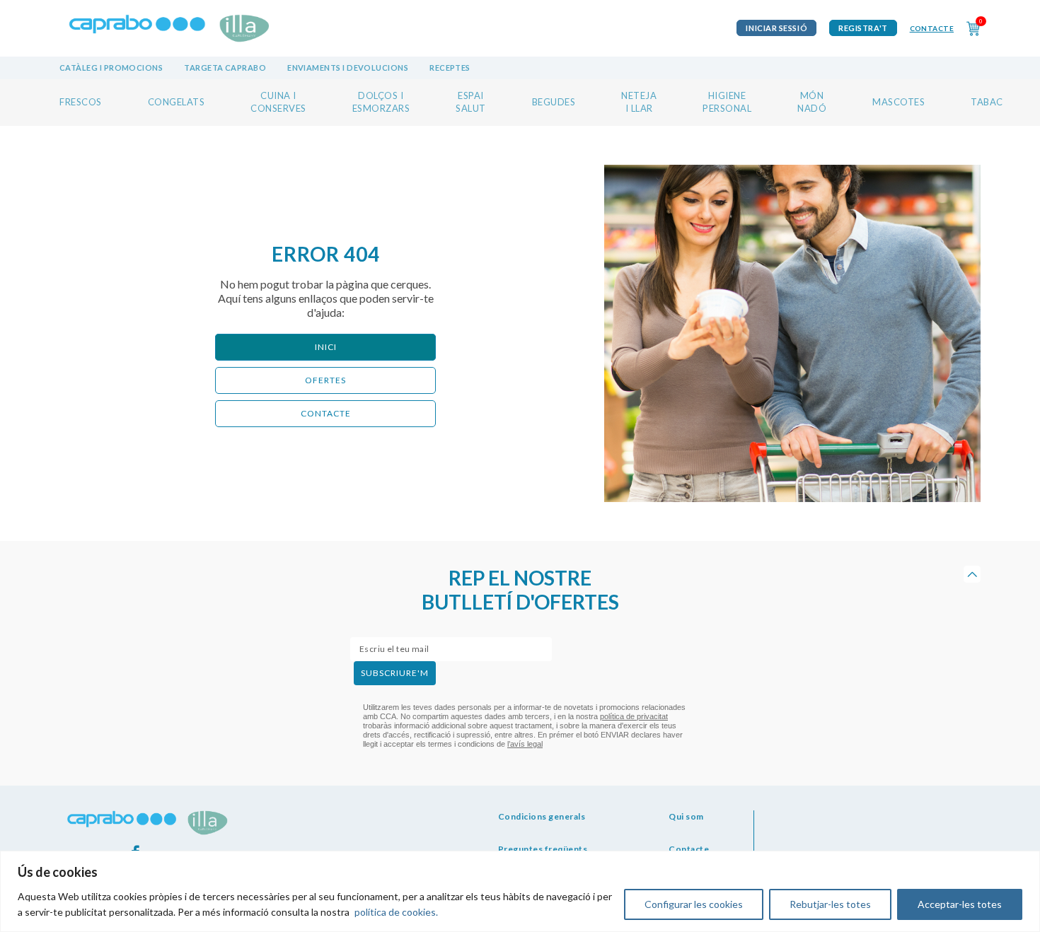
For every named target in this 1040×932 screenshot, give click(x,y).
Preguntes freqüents (543, 849)
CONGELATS (176, 101)
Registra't (863, 28)
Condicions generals (542, 816)
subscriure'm (395, 673)
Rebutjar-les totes (830, 904)
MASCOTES (898, 101)
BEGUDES (554, 101)
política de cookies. (396, 912)
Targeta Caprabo (225, 67)
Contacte (932, 28)
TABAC (987, 101)
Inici (326, 347)
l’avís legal (525, 744)
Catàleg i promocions (111, 67)
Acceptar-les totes (960, 904)
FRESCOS (80, 101)
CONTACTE (326, 413)
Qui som (686, 816)
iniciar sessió (776, 28)
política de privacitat (634, 716)
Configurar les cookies (694, 904)
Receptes (449, 67)
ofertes (325, 380)
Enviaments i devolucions (347, 67)
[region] (520, 891)
